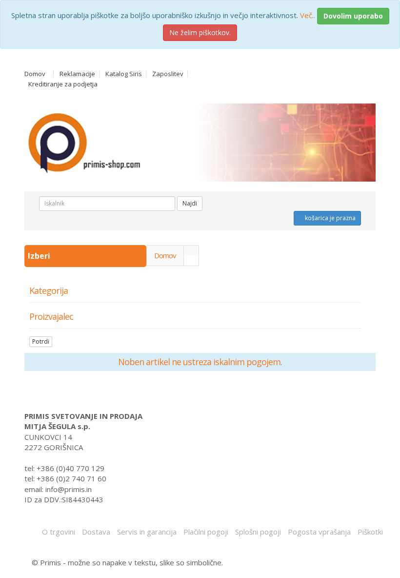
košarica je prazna (329, 218)
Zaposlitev (167, 74)
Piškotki (370, 532)
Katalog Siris (123, 74)
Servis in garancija (147, 532)
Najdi (189, 203)
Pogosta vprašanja (319, 532)
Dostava (96, 532)
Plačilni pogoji (205, 532)
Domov (34, 74)
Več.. (307, 15)
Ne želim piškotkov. (200, 32)
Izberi (40, 255)
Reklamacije (77, 74)
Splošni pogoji (258, 532)
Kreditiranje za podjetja (63, 84)
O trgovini (58, 532)
